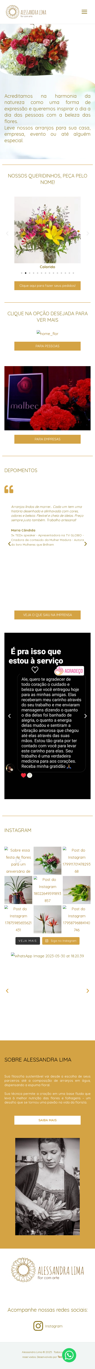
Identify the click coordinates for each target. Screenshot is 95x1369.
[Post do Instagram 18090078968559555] (47, 861)
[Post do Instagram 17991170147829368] (77, 861)
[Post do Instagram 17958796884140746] (77, 919)
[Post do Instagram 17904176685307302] (18, 890)
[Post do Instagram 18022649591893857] (47, 890)
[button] (7, 233)
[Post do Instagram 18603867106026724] (77, 890)
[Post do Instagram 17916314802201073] (47, 919)
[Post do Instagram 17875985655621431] (18, 919)
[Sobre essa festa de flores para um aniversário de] (18, 861)
